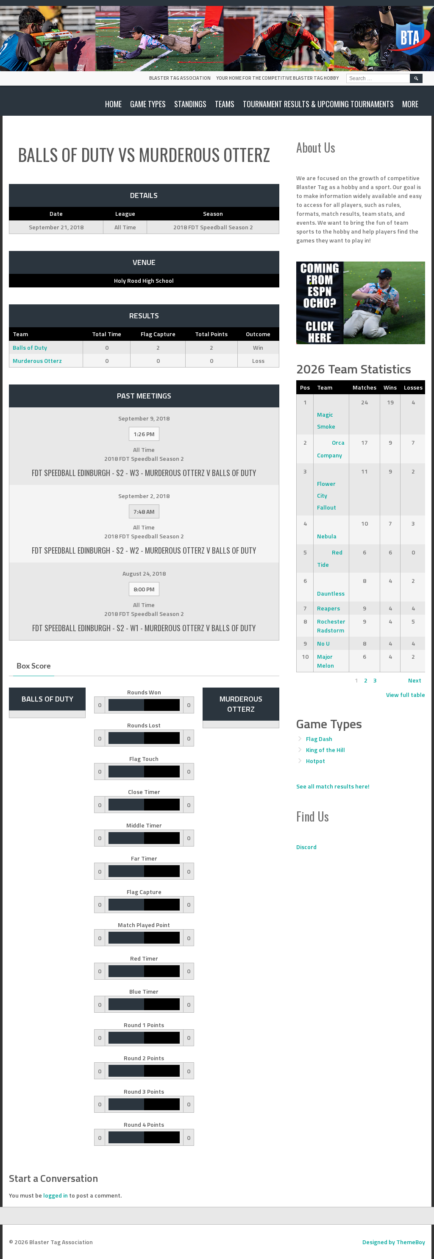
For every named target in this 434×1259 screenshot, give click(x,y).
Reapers (328, 608)
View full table (405, 694)
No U (323, 643)
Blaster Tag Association (180, 78)
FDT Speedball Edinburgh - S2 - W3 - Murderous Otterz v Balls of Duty (144, 472)
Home (113, 103)
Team (324, 387)
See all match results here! (333, 786)
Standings (190, 103)
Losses (413, 387)
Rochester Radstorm (331, 626)
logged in (55, 1195)
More (410, 103)
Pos (305, 387)
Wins (390, 387)
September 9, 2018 (144, 418)
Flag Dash (319, 738)
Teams (224, 103)
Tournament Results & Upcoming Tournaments (318, 103)
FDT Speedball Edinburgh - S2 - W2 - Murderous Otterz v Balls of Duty (144, 550)
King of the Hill (325, 749)
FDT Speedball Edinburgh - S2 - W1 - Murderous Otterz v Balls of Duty (144, 627)
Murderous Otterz (37, 360)
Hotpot (315, 760)
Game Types (148, 103)
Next (414, 680)
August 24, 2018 (144, 573)
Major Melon (325, 661)
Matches (364, 387)
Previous (311, 680)
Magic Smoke (326, 420)
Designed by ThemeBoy (393, 1241)
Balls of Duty (30, 347)
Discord (306, 846)
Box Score (34, 666)
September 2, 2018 (144, 495)
